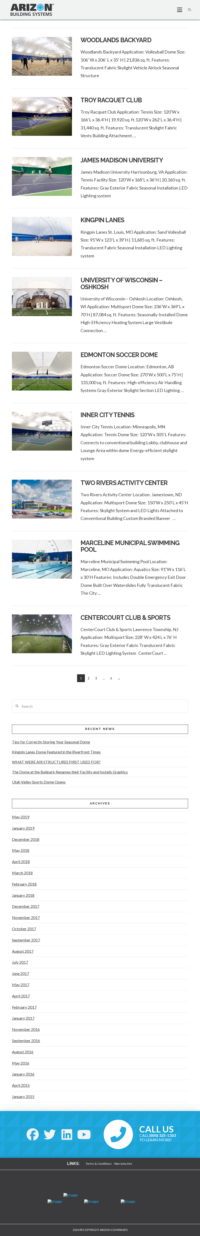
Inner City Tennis (107, 415)
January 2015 (23, 1096)
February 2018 (24, 884)
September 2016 (26, 1040)
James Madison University (121, 160)
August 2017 (22, 951)
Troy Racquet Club (111, 100)
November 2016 (26, 1029)
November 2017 (26, 917)
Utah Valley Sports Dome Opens (39, 782)
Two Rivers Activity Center (124, 482)
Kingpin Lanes (102, 220)
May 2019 (20, 816)
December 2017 (25, 906)
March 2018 (22, 872)
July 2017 (20, 962)
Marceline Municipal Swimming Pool (130, 546)
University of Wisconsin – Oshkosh (121, 283)
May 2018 (20, 850)
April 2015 (21, 1085)
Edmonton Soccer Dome (119, 355)
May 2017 (20, 984)
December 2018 (25, 839)
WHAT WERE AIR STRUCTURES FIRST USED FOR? (56, 762)
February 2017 (24, 1007)
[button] (177, 10)
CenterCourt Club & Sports (125, 617)
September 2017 (26, 940)
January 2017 (23, 1018)
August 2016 (22, 1051)
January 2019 (23, 828)
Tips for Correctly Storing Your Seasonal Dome (51, 741)
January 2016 (23, 1074)
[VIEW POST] (42, 56)
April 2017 (21, 995)
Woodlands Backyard (115, 40)
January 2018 (23, 895)
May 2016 (20, 1063)
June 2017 (20, 973)
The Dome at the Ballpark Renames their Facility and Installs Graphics (70, 772)
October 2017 (24, 928)
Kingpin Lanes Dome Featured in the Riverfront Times (56, 752)
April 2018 (21, 861)
